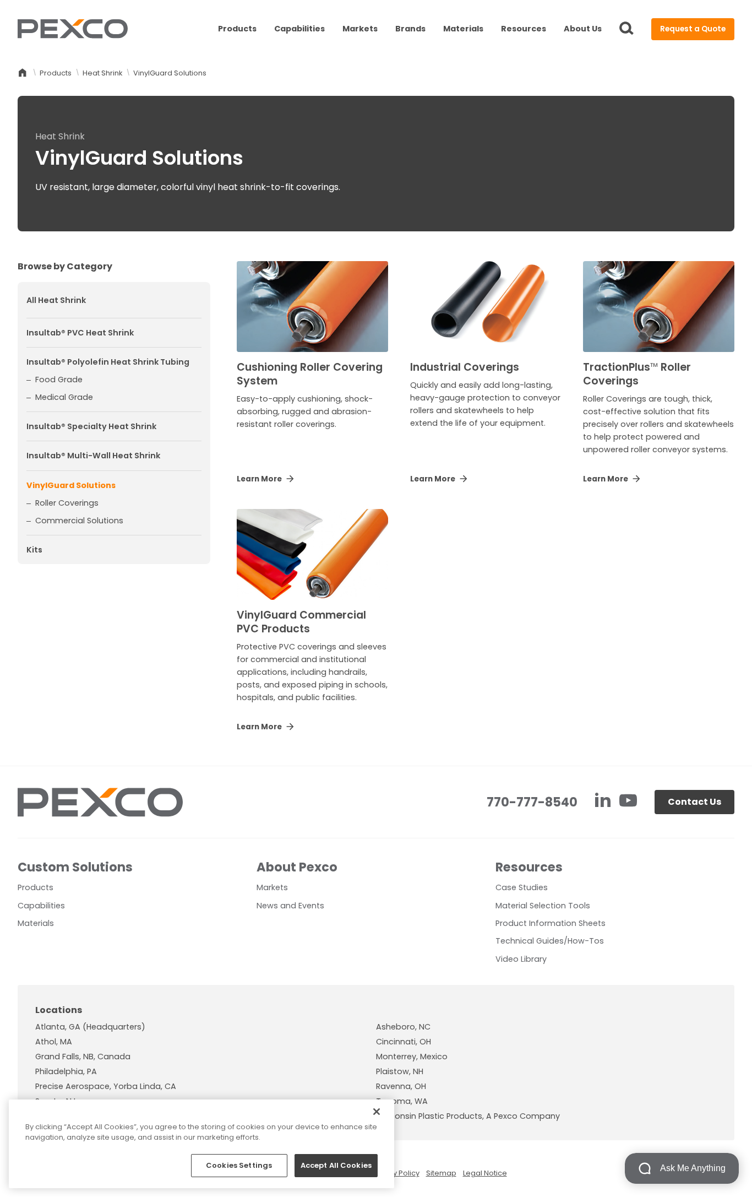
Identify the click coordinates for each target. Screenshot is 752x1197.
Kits (34, 550)
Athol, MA (53, 1041)
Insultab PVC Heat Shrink (80, 332)
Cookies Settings (239, 1165)
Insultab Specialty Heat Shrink (91, 426)
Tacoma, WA (402, 1101)
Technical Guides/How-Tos (549, 940)
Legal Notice (485, 1173)
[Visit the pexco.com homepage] (73, 29)
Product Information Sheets (550, 923)
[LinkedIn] (604, 802)
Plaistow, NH (399, 1071)
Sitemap (441, 1173)
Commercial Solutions (79, 520)
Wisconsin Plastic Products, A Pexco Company (468, 1116)
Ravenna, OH (401, 1086)
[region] (201, 1143)
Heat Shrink (102, 73)
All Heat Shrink (56, 300)
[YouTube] (628, 802)
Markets (360, 28)
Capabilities (299, 28)
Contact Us (694, 801)
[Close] (376, 1111)
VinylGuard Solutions (71, 485)
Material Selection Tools (542, 905)
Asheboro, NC (403, 1026)
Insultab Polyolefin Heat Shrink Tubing (107, 361)
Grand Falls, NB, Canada (82, 1056)
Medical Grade (64, 397)
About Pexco (297, 867)
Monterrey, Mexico (412, 1056)
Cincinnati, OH (403, 1041)
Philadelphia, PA (66, 1071)
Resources (523, 28)
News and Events (290, 905)
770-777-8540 (532, 802)
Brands (410, 28)
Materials (463, 28)
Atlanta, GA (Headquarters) (90, 1026)
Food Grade (59, 379)
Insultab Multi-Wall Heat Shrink (93, 456)
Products (237, 28)
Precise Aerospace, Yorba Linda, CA (105, 1086)
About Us (583, 28)
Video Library (521, 959)
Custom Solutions (75, 867)
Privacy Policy (395, 1173)
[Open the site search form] (626, 29)
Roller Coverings (67, 502)
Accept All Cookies (336, 1165)
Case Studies (521, 887)
